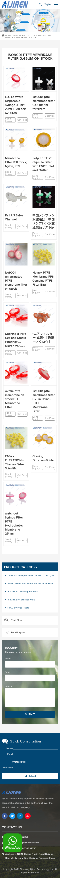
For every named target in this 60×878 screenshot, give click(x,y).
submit (30, 714)
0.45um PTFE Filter (29, 35)
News (15, 35)
